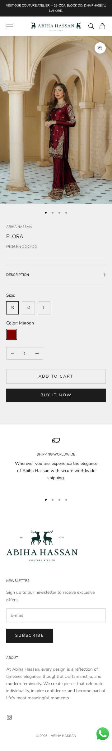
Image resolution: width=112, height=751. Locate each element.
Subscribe (29, 635)
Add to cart (56, 376)
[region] (56, 463)
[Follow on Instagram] (9, 717)
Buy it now (56, 395)
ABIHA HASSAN (19, 227)
